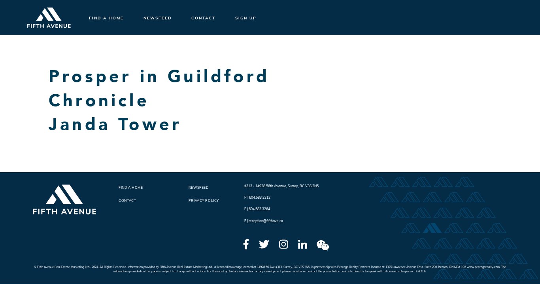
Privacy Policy (204, 200)
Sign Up (246, 17)
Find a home (106, 17)
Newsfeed (157, 17)
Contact (203, 17)
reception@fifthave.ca (266, 220)
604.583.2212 (259, 197)
